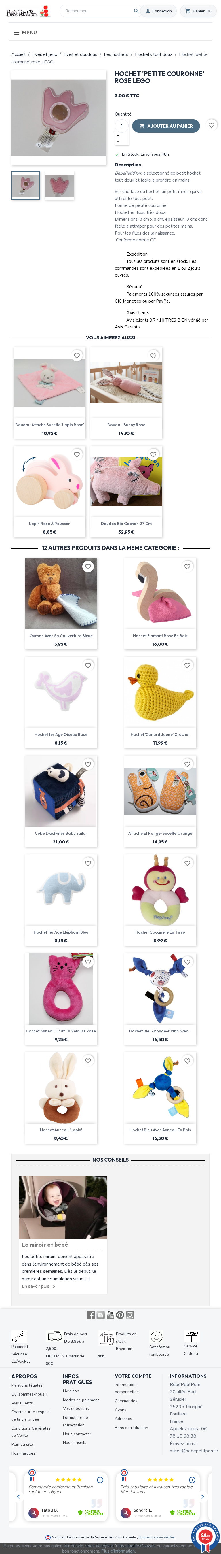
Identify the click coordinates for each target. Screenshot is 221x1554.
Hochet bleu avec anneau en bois (160, 1129)
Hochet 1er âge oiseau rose (61, 734)
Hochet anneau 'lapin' (61, 1129)
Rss (100, 1315)
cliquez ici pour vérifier (157, 1537)
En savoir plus (35, 1286)
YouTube (110, 1315)
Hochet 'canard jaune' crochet (160, 734)
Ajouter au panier (166, 126)
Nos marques (23, 1453)
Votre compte (133, 1376)
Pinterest (120, 1315)
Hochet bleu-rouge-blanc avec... (160, 1031)
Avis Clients (22, 1403)
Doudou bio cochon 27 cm (126, 523)
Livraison (71, 1391)
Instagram (130, 1315)
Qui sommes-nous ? (29, 1394)
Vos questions (76, 1408)
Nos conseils (74, 1442)
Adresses (123, 1418)
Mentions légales (27, 1385)
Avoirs (120, 1410)
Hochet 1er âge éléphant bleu (61, 932)
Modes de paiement (81, 1400)
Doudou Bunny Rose (126, 424)
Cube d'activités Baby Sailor (61, 833)
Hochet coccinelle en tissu (160, 932)
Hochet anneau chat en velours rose (61, 1031)
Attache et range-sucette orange (160, 833)
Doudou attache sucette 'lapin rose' (49, 424)
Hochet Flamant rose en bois (160, 635)
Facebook (91, 1315)
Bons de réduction (131, 1427)
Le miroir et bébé (45, 1244)
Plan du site (22, 1444)
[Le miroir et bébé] (63, 1207)
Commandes (126, 1401)
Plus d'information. (118, 1551)
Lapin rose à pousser (49, 523)
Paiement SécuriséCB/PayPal (20, 1354)
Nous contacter (77, 1434)
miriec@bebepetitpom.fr (194, 1451)
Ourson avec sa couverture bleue (61, 635)
